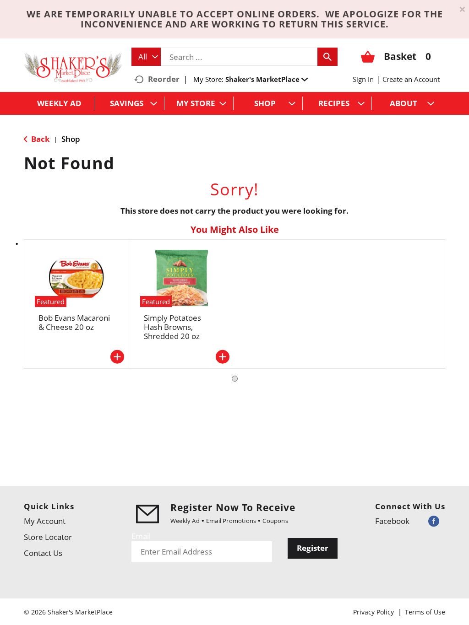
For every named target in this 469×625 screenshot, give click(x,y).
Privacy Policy (373, 612)
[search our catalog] (327, 57)
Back (39, 139)
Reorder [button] (164, 79)
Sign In (363, 79)
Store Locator (48, 537)
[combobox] (146, 57)
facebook (392, 521)
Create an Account (411, 79)
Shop (70, 139)
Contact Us (43, 553)
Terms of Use (425, 612)
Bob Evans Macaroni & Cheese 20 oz (74, 322)
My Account (44, 521)
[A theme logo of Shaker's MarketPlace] (73, 66)
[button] (266, 79)
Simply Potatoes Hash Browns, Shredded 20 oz (172, 326)
